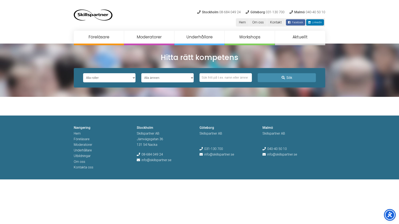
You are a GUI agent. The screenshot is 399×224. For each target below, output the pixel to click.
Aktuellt (300, 37)
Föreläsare (99, 37)
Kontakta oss (83, 167)
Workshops (249, 37)
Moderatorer (149, 37)
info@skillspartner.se (156, 160)
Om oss (258, 22)
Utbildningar (82, 156)
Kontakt (276, 22)
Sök (289, 77)
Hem (242, 22)
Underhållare (199, 37)
